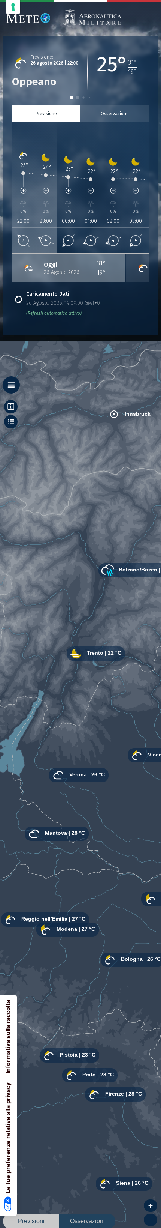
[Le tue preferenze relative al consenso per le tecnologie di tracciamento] (13, 7)
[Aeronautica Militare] (92, 18)
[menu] (147, 18)
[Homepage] (28, 18)
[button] (71, 97)
